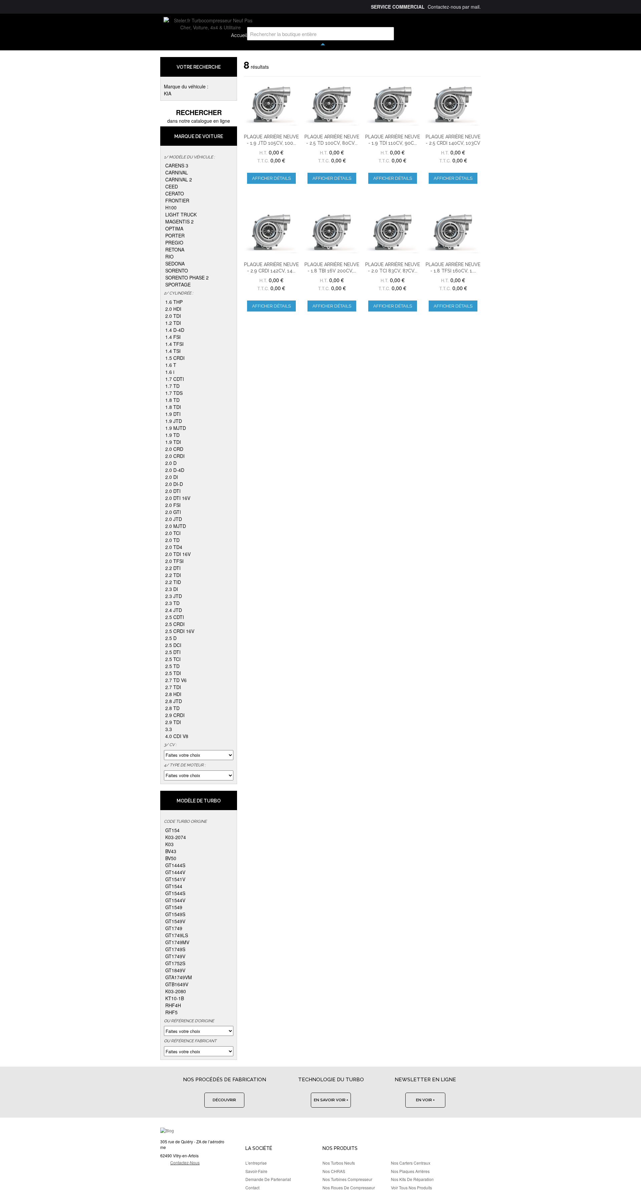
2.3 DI (171, 589)
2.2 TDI (173, 575)
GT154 (172, 830)
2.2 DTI (173, 568)
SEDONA (175, 263)
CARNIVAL (176, 172)
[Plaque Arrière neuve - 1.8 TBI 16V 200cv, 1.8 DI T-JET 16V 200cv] (332, 232)
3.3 (168, 729)
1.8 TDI (173, 407)
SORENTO (176, 270)
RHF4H (173, 1005)
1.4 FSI (173, 337)
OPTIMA (174, 228)
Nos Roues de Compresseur (349, 1187)
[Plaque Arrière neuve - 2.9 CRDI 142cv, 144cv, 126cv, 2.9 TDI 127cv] (271, 232)
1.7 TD (172, 386)
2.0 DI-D (174, 484)
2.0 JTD (173, 519)
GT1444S (175, 865)
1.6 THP (174, 301)
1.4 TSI (173, 351)
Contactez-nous (185, 1162)
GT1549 (173, 907)
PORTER (175, 235)
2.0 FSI (173, 505)
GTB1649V (176, 984)
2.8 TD (172, 708)
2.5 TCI (173, 659)
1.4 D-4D (174, 330)
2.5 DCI (173, 645)
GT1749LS (176, 935)
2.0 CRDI (175, 456)
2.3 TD (172, 603)
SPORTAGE (178, 284)
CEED (171, 186)
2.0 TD (172, 540)
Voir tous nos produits (411, 1187)
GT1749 (173, 928)
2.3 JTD (173, 596)
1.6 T (170, 365)
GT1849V (175, 970)
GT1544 (173, 886)
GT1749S (175, 949)
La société (258, 1148)
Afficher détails (271, 178)
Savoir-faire (256, 1171)
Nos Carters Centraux (410, 1163)
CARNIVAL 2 (178, 179)
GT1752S (175, 963)
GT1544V (175, 900)
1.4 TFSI (174, 344)
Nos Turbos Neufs (339, 1163)
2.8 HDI (173, 694)
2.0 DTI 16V (177, 498)
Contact (252, 1187)
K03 (169, 844)
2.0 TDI (173, 316)
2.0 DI (171, 477)
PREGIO (174, 242)
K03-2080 (175, 991)
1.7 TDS (174, 393)
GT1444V (175, 872)
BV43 (170, 851)
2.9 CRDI (175, 715)
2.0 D (171, 463)
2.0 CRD (174, 449)
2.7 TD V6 (176, 680)
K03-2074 (175, 837)
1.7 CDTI (174, 379)
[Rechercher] (387, 33)
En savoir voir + (331, 1100)
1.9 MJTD (175, 428)
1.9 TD (172, 435)
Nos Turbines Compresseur (347, 1179)
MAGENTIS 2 (179, 221)
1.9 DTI (173, 414)
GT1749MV (177, 942)
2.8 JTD (173, 701)
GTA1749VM (178, 977)
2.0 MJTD (175, 526)
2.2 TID (173, 582)
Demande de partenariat (268, 1179)
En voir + (425, 1100)
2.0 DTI (173, 491)
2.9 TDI (173, 722)
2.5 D (171, 638)
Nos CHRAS (334, 1171)
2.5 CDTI (174, 617)
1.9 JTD (173, 421)
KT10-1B (174, 998)
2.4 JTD (173, 610)
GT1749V (175, 956)
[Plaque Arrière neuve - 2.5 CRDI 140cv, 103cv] (453, 104)
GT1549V (175, 921)
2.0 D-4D (174, 470)
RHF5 (171, 1012)
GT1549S (175, 914)
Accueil (239, 35)
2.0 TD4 (173, 547)
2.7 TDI (173, 687)
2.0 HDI (173, 309)
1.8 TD (172, 400)
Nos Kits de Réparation (412, 1179)
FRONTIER (177, 200)
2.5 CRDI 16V (179, 631)
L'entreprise (256, 1163)
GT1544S (175, 893)
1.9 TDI (173, 442)
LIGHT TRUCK (181, 214)
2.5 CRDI (175, 624)
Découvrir (224, 1100)
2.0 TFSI (174, 561)
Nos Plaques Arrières (410, 1171)
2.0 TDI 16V (178, 554)
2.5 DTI (173, 652)
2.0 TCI (173, 533)
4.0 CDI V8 (176, 736)
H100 (171, 207)
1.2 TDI (173, 323)
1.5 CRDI (175, 358)
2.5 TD (172, 666)
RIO (169, 256)
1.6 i (169, 372)
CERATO (174, 193)
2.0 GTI (173, 512)
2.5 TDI (173, 673)
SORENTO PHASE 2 (187, 277)
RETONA (174, 249)
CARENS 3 (176, 165)
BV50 (170, 858)
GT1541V (175, 879)
